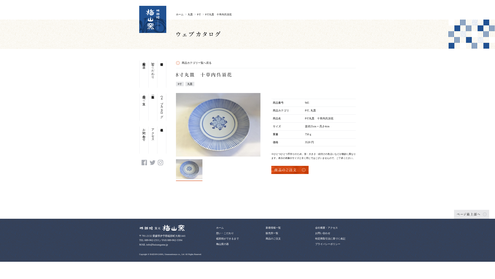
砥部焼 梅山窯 (152, 19)
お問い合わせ (144, 133)
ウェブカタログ (161, 105)
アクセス (152, 133)
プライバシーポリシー (327, 244)
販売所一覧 (152, 107)
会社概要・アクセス (326, 227)
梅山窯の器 (144, 62)
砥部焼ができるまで (227, 238)
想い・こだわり (152, 69)
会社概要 (161, 140)
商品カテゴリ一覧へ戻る (197, 62)
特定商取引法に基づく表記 (330, 238)
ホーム (179, 14)
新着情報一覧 (273, 227)
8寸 (199, 14)
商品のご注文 (144, 97)
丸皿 (190, 14)
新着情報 (161, 74)
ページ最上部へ (468, 214)
